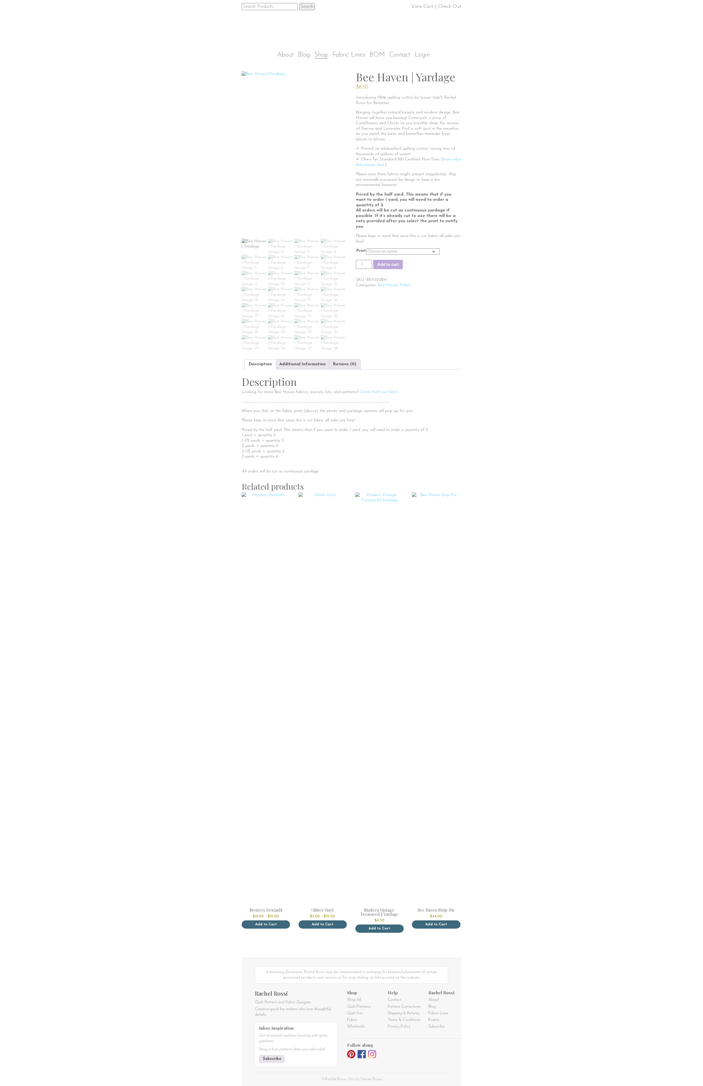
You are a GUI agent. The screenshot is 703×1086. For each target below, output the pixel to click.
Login (422, 55)
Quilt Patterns (359, 1007)
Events (433, 1020)
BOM (377, 55)
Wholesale (355, 1026)
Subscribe (272, 1059)
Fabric (405, 285)
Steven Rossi (371, 1079)
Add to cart (388, 264)
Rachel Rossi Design (353, 27)
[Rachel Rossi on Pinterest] (351, 1055)
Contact (399, 55)
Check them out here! (378, 392)
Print (361, 251)
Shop (321, 55)
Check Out (449, 6)
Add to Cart (266, 924)
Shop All (354, 1000)
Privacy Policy (399, 1026)
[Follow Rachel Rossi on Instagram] (372, 1055)
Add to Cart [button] (436, 924)
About (285, 55)
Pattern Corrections (404, 1007)
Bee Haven (388, 285)
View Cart (422, 6)
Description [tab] (260, 364)
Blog (304, 55)
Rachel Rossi (335, 1079)
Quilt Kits (355, 1013)
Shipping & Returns (404, 1013)
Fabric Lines (348, 55)
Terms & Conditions (404, 1020)
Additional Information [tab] (302, 364)
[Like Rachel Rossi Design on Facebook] (362, 1055)
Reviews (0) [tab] (344, 364)
